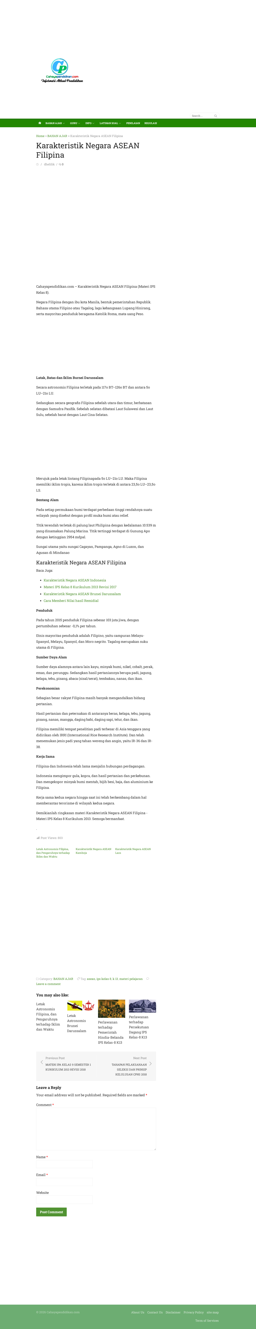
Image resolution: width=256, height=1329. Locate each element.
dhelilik (49, 164)
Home (40, 136)
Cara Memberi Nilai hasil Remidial (71, 600)
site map (213, 1312)
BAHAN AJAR (54, 123)
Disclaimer (173, 1312)
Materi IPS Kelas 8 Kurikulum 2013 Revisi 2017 (80, 587)
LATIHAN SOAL (109, 123)
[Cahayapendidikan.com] (39, 123)
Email (42, 1174)
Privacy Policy (194, 1312)
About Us (137, 1312)
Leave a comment (48, 984)
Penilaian (133, 123)
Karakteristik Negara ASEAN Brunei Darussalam (82, 594)
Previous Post (68, 1063)
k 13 (115, 979)
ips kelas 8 (104, 979)
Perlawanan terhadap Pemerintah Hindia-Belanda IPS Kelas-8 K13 (111, 1032)
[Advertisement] (112, 26)
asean (91, 979)
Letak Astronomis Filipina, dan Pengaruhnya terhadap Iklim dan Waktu (53, 852)
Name (42, 1157)
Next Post (129, 1066)
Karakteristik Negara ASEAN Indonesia (75, 580)
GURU (73, 123)
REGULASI (150, 123)
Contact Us (155, 1312)
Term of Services (207, 1320)
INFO (88, 123)
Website (42, 1192)
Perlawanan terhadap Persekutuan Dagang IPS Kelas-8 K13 (139, 1027)
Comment (45, 1104)
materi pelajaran (131, 979)
